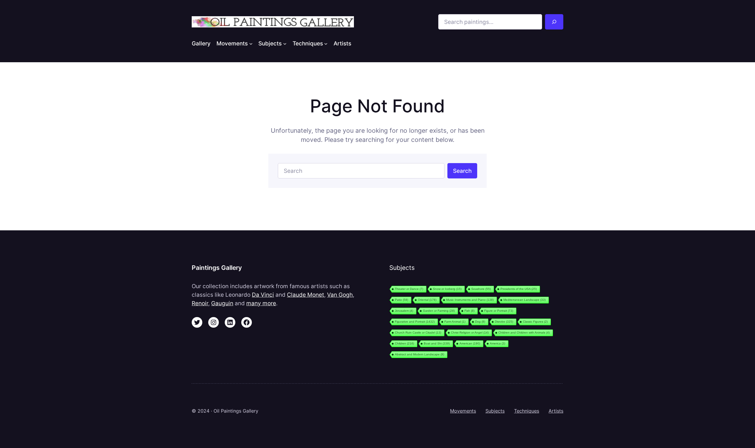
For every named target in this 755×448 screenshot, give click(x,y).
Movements (463, 411)
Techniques (526, 411)
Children (404, 343)
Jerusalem (404, 310)
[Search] (554, 21)
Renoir (200, 303)
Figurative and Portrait (415, 321)
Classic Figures (535, 321)
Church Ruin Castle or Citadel (418, 332)
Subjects (495, 411)
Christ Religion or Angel (470, 332)
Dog (480, 321)
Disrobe (504, 321)
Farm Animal (454, 321)
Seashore (481, 289)
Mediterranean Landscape (524, 299)
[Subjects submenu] (285, 43)
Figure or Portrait (498, 310)
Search (462, 170)
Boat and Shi (437, 343)
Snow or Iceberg (447, 289)
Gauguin (222, 303)
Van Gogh (340, 294)
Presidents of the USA (518, 289)
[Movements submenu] (251, 43)
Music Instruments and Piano (470, 299)
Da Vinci (263, 294)
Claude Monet (305, 294)
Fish (470, 310)
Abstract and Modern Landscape (419, 354)
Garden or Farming (439, 310)
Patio (401, 299)
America (497, 343)
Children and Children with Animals (524, 332)
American (469, 343)
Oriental (427, 299)
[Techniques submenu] (326, 43)
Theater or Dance (409, 289)
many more (261, 303)
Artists (556, 411)
